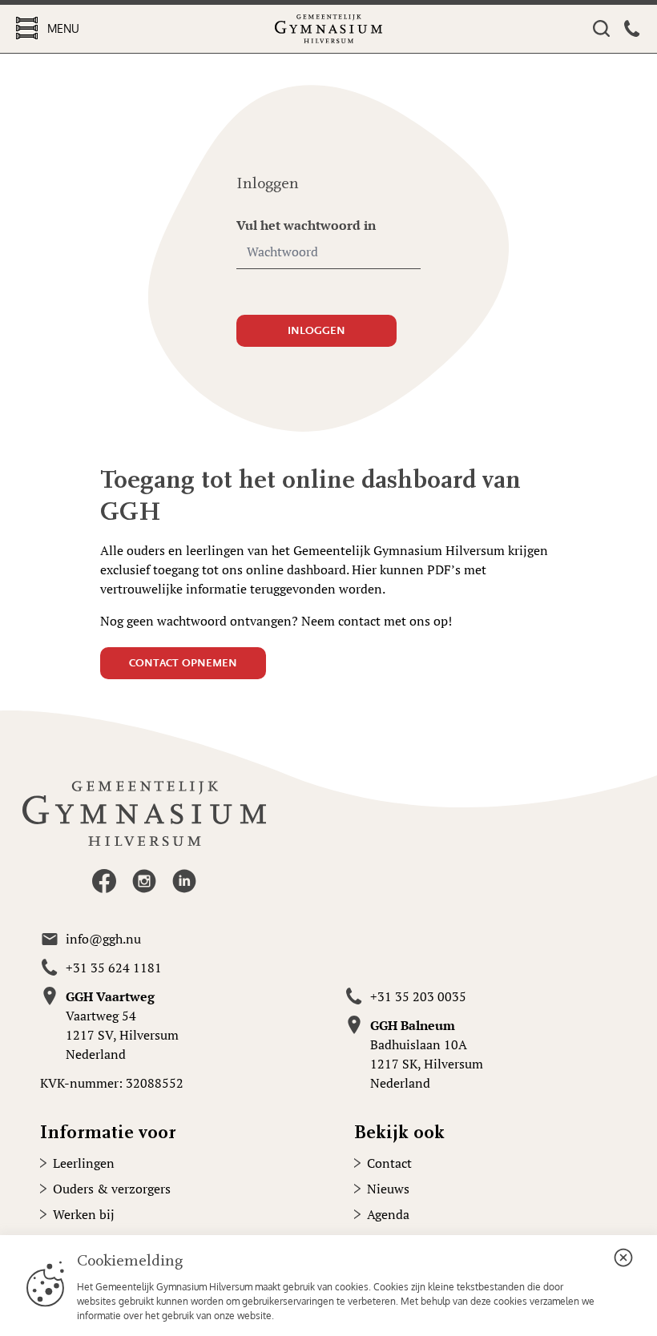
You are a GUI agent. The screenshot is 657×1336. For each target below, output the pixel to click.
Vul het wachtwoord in (306, 225)
